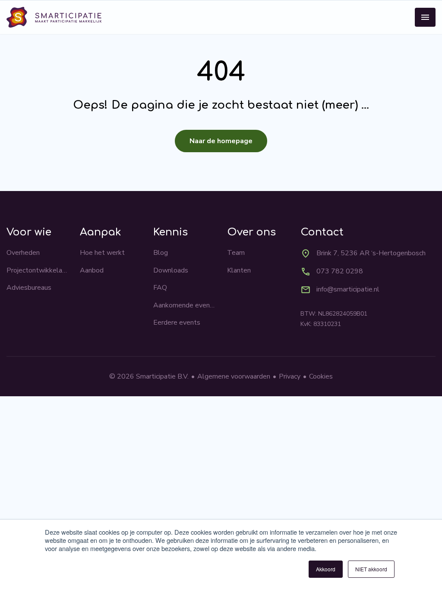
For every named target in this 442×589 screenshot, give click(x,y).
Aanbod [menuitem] (92, 270)
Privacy (289, 376)
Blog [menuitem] (160, 252)
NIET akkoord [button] (371, 569)
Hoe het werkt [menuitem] (102, 252)
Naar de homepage (221, 141)
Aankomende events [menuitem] (184, 305)
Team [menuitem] (236, 252)
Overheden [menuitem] (23, 252)
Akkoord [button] (325, 569)
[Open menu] (425, 17)
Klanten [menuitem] (239, 270)
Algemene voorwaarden (233, 376)
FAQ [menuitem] (160, 287)
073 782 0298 (339, 271)
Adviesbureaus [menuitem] (28, 287)
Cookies (321, 376)
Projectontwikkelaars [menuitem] (37, 270)
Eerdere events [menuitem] (176, 322)
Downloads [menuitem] (170, 270)
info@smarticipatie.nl (347, 289)
